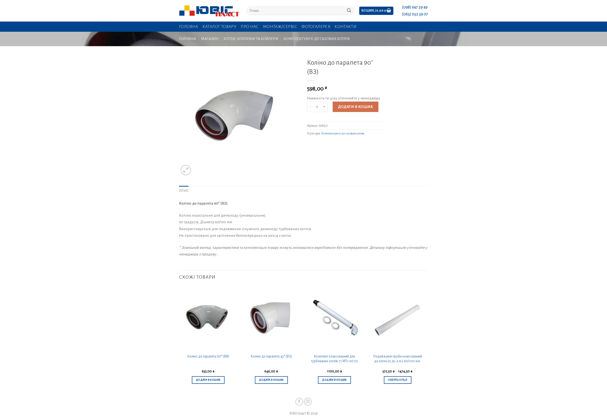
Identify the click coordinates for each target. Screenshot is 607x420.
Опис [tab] (184, 190)
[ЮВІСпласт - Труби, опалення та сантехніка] (209, 11)
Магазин (210, 39)
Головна (188, 26)
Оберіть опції (397, 379)
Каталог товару (219, 26)
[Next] (426, 339)
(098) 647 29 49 (415, 7)
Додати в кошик (355, 107)
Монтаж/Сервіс (280, 26)
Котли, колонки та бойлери (251, 39)
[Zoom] (186, 170)
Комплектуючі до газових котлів (317, 39)
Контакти (345, 26)
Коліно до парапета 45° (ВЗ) (271, 356)
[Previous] (179, 339)
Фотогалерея (315, 26)
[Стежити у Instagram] (308, 402)
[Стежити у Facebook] (299, 402)
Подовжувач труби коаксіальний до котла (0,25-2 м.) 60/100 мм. (397, 358)
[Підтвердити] (349, 10)
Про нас (250, 26)
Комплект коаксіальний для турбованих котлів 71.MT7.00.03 (334, 358)
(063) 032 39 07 (415, 14)
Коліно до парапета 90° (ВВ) (208, 356)
